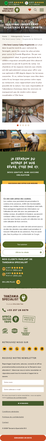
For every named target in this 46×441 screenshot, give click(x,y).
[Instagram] (23, 349)
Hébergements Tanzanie (20, 36)
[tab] (17, 125)
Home (4, 36)
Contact (5, 422)
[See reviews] (23, 271)
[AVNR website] (15, 330)
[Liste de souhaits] (29, 10)
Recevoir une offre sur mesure (23, 183)
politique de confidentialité (17, 397)
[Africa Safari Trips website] (10, 319)
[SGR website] (5, 330)
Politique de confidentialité (13, 417)
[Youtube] (4, 349)
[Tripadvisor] (10, 349)
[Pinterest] (35, 349)
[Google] (17, 349)
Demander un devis (23, 438)
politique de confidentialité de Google (26, 234)
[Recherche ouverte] (35, 10)
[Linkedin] (42, 349)
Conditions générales (10, 412)
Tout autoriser (22, 244)
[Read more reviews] (24, 3)
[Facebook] (29, 349)
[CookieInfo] (19, 189)
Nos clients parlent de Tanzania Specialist (17, 261)
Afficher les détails (22, 252)
